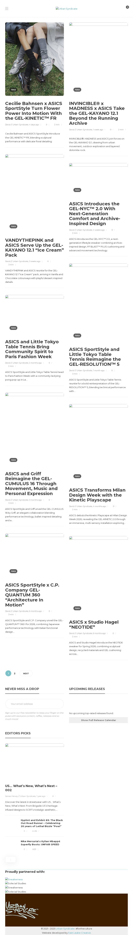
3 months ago (35, 500)
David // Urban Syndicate (16, 124)
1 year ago (41, 796)
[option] (34, 797)
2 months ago (35, 363)
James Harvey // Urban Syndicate (20, 796)
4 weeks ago (99, 230)
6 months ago (35, 611)
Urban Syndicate (65, 928)
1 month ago (98, 370)
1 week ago (98, 129)
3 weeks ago (34, 261)
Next (26, 673)
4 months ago (99, 506)
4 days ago (34, 124)
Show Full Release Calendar (98, 720)
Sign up (59, 704)
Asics (13, 89)
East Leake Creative (79, 932)
